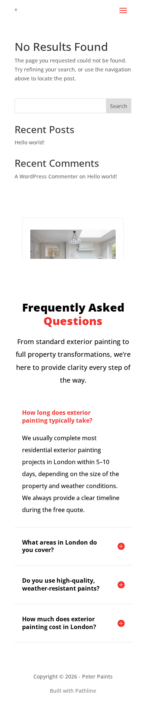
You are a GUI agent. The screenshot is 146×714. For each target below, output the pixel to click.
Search (118, 106)
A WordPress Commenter (46, 176)
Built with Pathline (73, 690)
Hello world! (30, 142)
